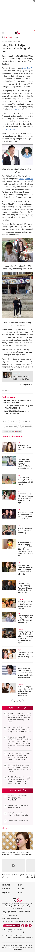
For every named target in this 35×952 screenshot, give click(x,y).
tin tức (19, 796)
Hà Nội (4, 929)
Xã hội (21, 889)
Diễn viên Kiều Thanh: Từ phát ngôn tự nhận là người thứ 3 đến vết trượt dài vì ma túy (25, 463)
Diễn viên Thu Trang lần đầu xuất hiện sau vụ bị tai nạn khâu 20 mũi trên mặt (25, 569)
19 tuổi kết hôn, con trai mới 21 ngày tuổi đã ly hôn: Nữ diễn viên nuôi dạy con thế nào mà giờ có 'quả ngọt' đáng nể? (25, 549)
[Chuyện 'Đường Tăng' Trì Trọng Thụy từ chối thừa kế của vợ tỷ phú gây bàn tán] (9, 585)
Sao (16, 37)
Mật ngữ (6, 893)
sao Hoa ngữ (14, 421)
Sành (20, 893)
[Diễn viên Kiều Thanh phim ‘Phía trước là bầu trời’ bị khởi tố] (9, 479)
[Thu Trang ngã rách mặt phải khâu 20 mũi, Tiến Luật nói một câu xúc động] (9, 617)
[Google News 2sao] (12, 432)
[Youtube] (26, 925)
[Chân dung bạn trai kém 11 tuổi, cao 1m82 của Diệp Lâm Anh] (9, 654)
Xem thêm (17, 701)
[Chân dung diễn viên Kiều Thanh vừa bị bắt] (9, 447)
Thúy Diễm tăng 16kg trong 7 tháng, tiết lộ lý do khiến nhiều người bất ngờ (25, 498)
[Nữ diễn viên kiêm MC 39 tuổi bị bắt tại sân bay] (9, 530)
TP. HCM (4, 935)
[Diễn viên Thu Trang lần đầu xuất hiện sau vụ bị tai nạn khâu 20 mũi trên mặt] (9, 567)
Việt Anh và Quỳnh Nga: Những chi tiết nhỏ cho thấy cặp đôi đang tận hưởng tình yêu (25, 691)
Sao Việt (14, 820)
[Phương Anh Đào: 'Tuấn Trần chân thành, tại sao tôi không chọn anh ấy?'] (17, 841)
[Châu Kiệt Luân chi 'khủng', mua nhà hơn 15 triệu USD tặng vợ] (9, 603)
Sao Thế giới (16, 374)
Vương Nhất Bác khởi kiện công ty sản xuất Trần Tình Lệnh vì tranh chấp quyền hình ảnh (25, 672)
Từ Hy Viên (10, 129)
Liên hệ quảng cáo (12, 925)
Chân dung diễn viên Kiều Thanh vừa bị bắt (24, 447)
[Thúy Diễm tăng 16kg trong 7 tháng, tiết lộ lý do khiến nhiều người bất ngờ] (9, 495)
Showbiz (8, 37)
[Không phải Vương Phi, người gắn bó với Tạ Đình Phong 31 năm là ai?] (9, 514)
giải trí (16, 109)
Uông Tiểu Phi (27, 68)
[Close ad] (34, 1)
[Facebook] (22, 925)
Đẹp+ (19, 650)
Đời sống (6, 889)
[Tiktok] (30, 925)
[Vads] (34, 30)
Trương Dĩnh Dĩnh (26, 179)
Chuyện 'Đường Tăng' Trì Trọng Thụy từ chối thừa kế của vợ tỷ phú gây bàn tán (25, 588)
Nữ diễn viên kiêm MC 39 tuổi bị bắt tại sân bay (25, 530)
